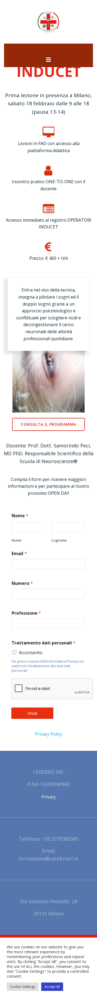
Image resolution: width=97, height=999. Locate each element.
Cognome (59, 540)
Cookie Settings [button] (22, 986)
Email (19, 553)
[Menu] (48, 59)
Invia (32, 713)
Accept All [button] (52, 986)
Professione (26, 613)
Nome (20, 516)
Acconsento (30, 653)
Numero (22, 583)
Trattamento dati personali (43, 643)
